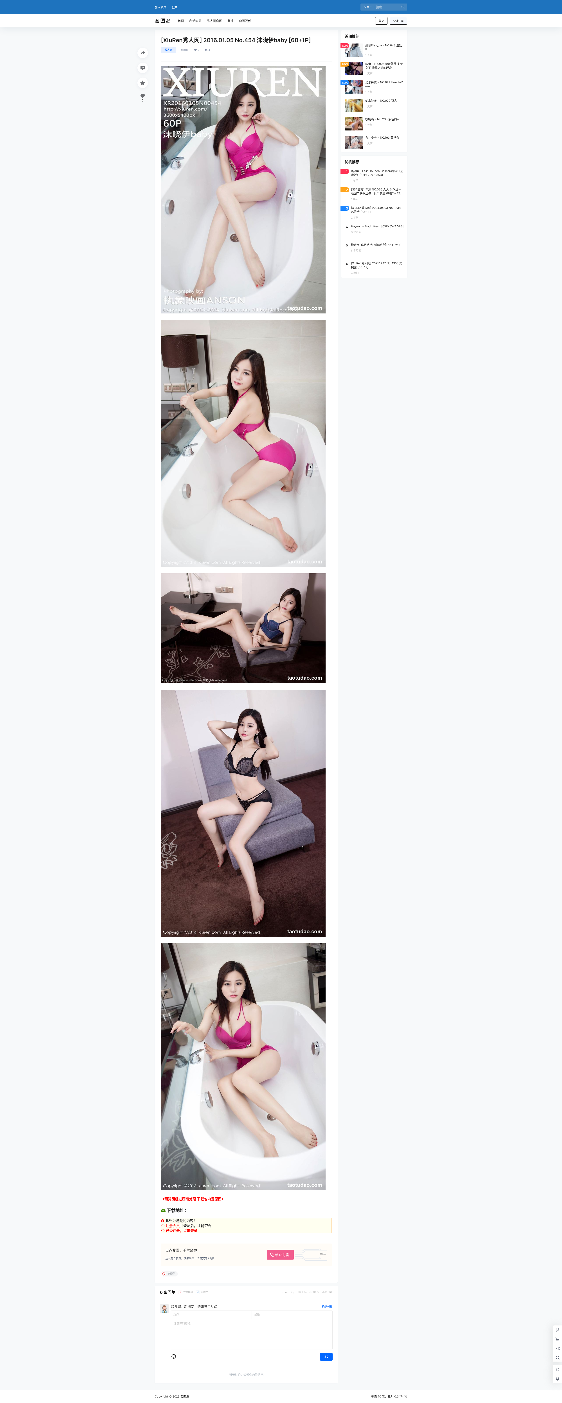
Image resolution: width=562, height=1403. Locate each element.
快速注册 (398, 21)
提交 (326, 1357)
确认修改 (327, 1306)
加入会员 (160, 7)
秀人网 (168, 50)
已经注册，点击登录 (181, 1230)
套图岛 (184, 1396)
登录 (175, 7)
